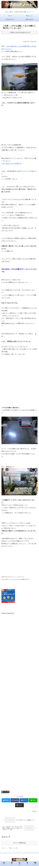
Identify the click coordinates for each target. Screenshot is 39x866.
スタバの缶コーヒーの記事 (10, 163)
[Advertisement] (19, 121)
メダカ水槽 (6, 792)
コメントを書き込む (19, 843)
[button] (35, 432)
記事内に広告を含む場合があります (20, 32)
